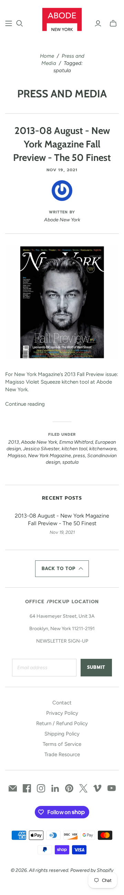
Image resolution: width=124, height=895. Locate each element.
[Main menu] (8, 23)
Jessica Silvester (41, 449)
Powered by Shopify (91, 870)
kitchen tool (74, 449)
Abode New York (39, 442)
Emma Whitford (76, 442)
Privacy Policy (62, 713)
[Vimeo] (97, 788)
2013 (13, 442)
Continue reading (25, 404)
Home (47, 56)
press (79, 456)
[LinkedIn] (55, 788)
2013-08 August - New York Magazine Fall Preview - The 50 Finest (62, 144)
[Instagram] (41, 788)
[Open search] (19, 23)
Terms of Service (62, 744)
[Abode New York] (62, 18)
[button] (62, 568)
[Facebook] (27, 788)
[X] (83, 788)
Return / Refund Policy (62, 723)
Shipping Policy (62, 734)
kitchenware (102, 449)
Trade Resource (62, 754)
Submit (96, 667)
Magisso (17, 456)
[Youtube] (111, 788)
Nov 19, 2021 (62, 170)
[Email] (13, 788)
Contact (62, 703)
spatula (70, 462)
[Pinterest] (69, 788)
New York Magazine (49, 456)
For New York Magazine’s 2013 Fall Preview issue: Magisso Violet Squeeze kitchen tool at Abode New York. (61, 382)
